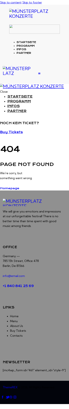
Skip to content (11, 2)
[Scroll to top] (2, 406)
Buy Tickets (11, 132)
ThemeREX (10, 387)
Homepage (9, 188)
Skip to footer (32, 2)
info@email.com (14, 276)
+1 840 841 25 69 (18, 286)
